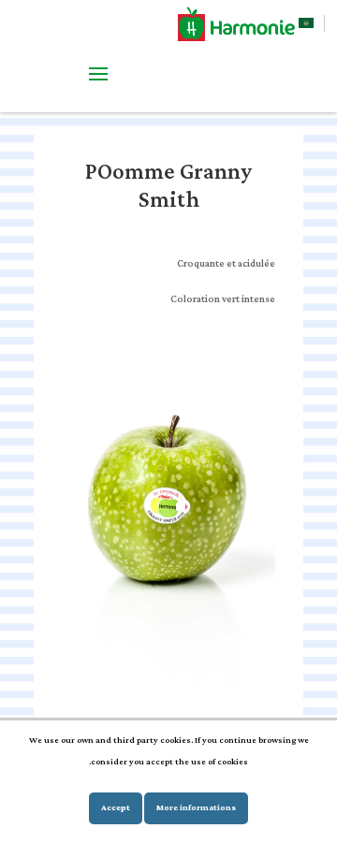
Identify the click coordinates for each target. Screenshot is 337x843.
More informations (196, 808)
